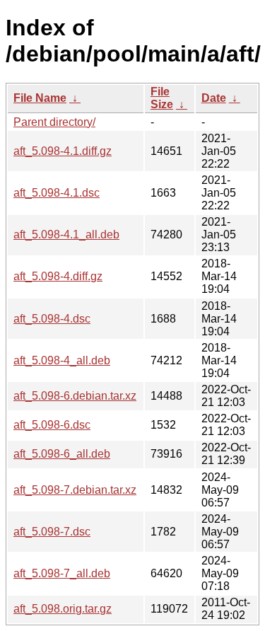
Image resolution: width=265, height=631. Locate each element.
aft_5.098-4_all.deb (61, 360)
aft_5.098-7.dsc (51, 532)
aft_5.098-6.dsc (51, 425)
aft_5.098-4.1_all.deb (66, 234)
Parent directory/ (54, 122)
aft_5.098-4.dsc (51, 319)
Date (213, 98)
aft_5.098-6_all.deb (61, 454)
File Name (39, 98)
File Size (162, 98)
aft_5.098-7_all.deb (61, 573)
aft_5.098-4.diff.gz (57, 276)
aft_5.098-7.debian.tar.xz (74, 490)
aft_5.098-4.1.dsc (56, 193)
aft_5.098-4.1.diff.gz (62, 151)
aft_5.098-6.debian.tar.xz (74, 396)
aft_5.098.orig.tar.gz (62, 609)
